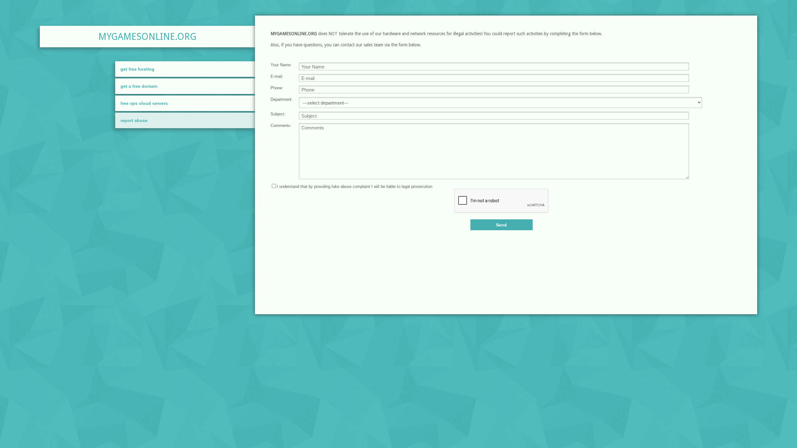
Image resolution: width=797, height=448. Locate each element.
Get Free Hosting (137, 69)
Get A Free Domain (139, 86)
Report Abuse (134, 120)
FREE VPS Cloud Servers (144, 103)
